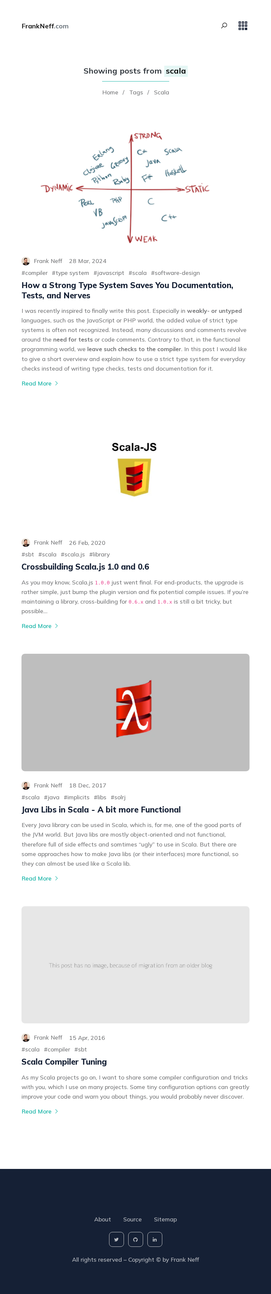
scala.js (74, 554)
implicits (78, 797)
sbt (29, 554)
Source (132, 1219)
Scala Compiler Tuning (64, 1062)
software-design (177, 272)
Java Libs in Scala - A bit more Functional (101, 809)
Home (110, 92)
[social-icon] (116, 1239)
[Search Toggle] (224, 26)
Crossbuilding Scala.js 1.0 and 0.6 (85, 567)
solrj (120, 797)
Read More (37, 383)
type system (72, 272)
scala (139, 272)
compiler (36, 272)
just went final (131, 582)
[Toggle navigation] (243, 25)
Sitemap (165, 1219)
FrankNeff (45, 26)
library (101, 554)
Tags (136, 92)
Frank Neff (185, 1259)
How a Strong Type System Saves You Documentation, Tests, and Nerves (127, 290)
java (53, 797)
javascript (110, 272)
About (102, 1219)
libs (101, 797)
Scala (161, 92)
